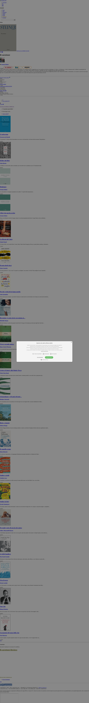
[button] (44, 351)
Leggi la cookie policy (44, 351)
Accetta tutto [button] (49, 357)
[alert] (44, 351)
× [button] (71, 342)
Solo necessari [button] (40, 357)
